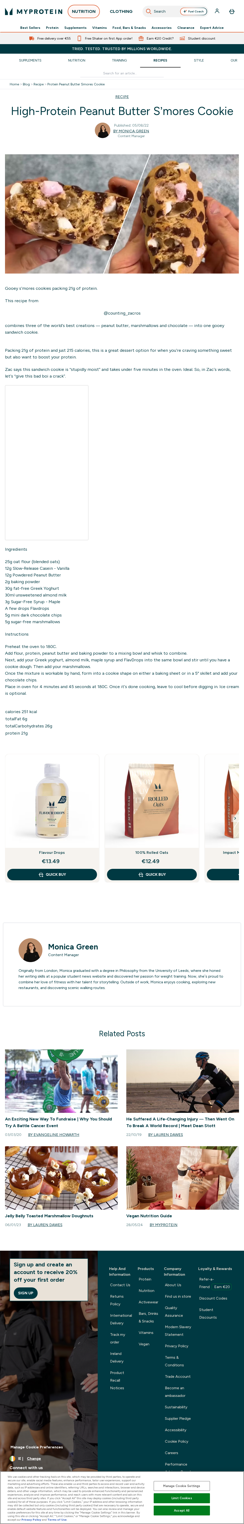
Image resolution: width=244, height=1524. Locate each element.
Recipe (39, 84)
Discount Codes (213, 1298)
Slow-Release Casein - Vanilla (40, 568)
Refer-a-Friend (214, 1283)
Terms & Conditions (174, 1361)
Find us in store (178, 1296)
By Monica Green (131, 131)
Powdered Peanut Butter (36, 575)
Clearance (185, 27)
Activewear (148, 1302)
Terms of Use (57, 1519)
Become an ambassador (175, 1392)
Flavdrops (39, 608)
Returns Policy (117, 1300)
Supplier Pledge (178, 1418)
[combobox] (175, 11)
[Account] (217, 11)
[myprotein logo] (33, 11)
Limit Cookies (182, 1498)
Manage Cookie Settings (181, 1486)
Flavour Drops (52, 852)
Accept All (181, 1510)
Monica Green (73, 947)
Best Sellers (30, 27)
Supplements (75, 27)
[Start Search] (148, 11)
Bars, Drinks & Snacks (148, 1317)
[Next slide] (235, 818)
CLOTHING (121, 11)
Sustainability (176, 1407)
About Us (173, 1285)
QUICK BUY (56, 874)
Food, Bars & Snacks (129, 27)
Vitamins (99, 27)
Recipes (160, 60)
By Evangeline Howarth (53, 1135)
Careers (171, 1453)
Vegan (144, 1344)
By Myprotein (164, 1225)
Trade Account (178, 1376)
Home (14, 84)
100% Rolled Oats (151, 852)
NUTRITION (84, 11)
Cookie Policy (176, 1441)
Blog (26, 84)
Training (119, 60)
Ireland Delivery (116, 1357)
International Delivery (121, 1319)
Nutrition (76, 60)
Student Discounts (208, 1313)
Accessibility (175, 1430)
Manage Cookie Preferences (36, 1447)
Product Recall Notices (117, 1380)
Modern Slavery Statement (178, 1331)
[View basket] (232, 11)
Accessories (162, 27)
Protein (52, 27)
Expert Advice (212, 27)
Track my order (117, 1338)
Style (199, 60)
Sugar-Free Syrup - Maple (35, 601)
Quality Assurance (174, 1311)
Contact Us (120, 1285)
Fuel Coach (196, 11)
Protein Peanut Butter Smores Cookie (76, 84)
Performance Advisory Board (178, 1468)
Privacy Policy (176, 1346)
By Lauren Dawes (165, 1135)
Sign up (25, 1293)
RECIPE (122, 97)
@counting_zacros (122, 313)
